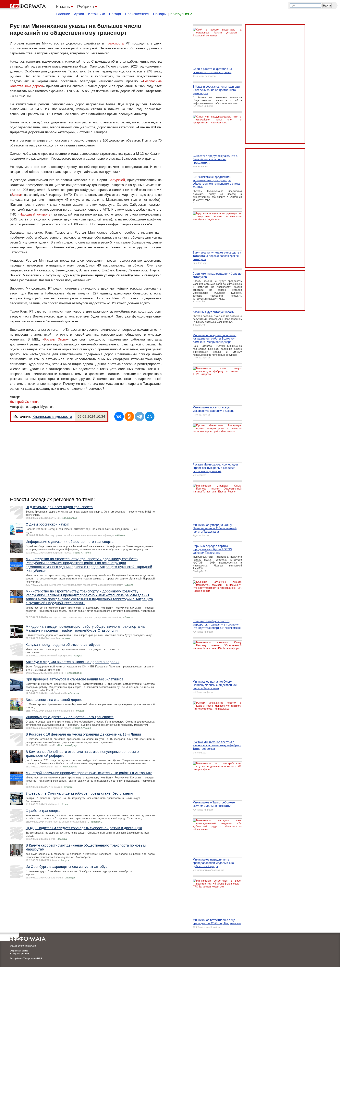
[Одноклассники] (129, 416)
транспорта (115, 43)
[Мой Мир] (149, 416)
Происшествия (137, 14)
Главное (63, 14)
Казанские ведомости (52, 416)
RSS (39, 958)
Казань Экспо (55, 339)
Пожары (159, 14)
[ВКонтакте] (119, 416)
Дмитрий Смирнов (24, 402)
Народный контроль (34, 214)
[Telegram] (139, 416)
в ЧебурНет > (181, 14)
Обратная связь (19, 950)
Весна (16, 195)
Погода (115, 14)
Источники (96, 14)
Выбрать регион (19, 953)
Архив (79, 14)
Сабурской (116, 180)
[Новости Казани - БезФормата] (23, 5)
